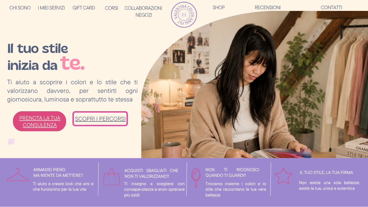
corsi (111, 8)
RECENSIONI (268, 7)
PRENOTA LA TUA (39, 118)
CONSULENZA (40, 125)
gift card (83, 7)
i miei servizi (51, 7)
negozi (143, 15)
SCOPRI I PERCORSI (100, 118)
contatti (331, 7)
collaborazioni (143, 8)
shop (219, 7)
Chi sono (19, 7)
